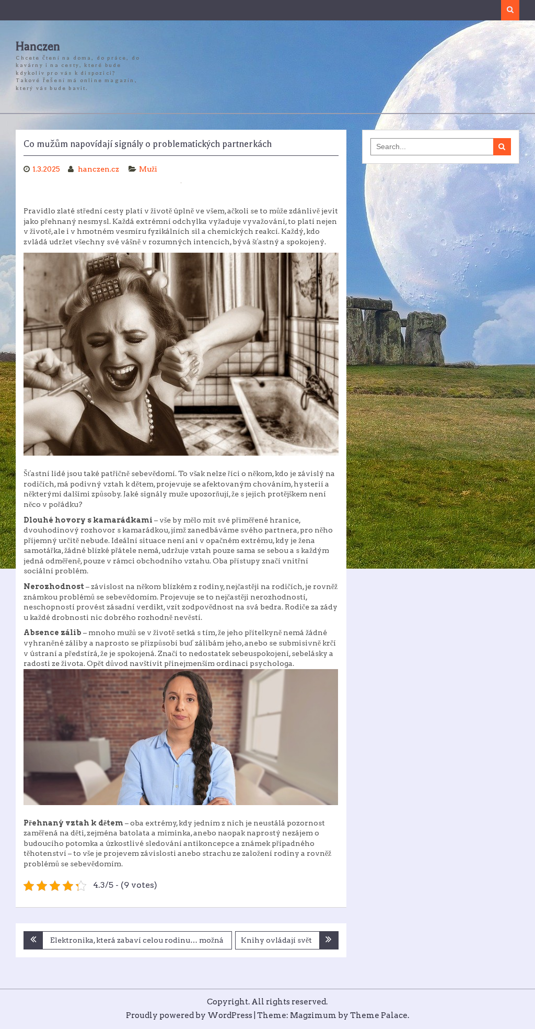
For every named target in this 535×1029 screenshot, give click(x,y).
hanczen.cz (99, 169)
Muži (148, 169)
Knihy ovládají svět (276, 940)
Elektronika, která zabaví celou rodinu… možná (137, 940)
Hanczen (38, 46)
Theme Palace (379, 1015)
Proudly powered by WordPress (189, 1015)
